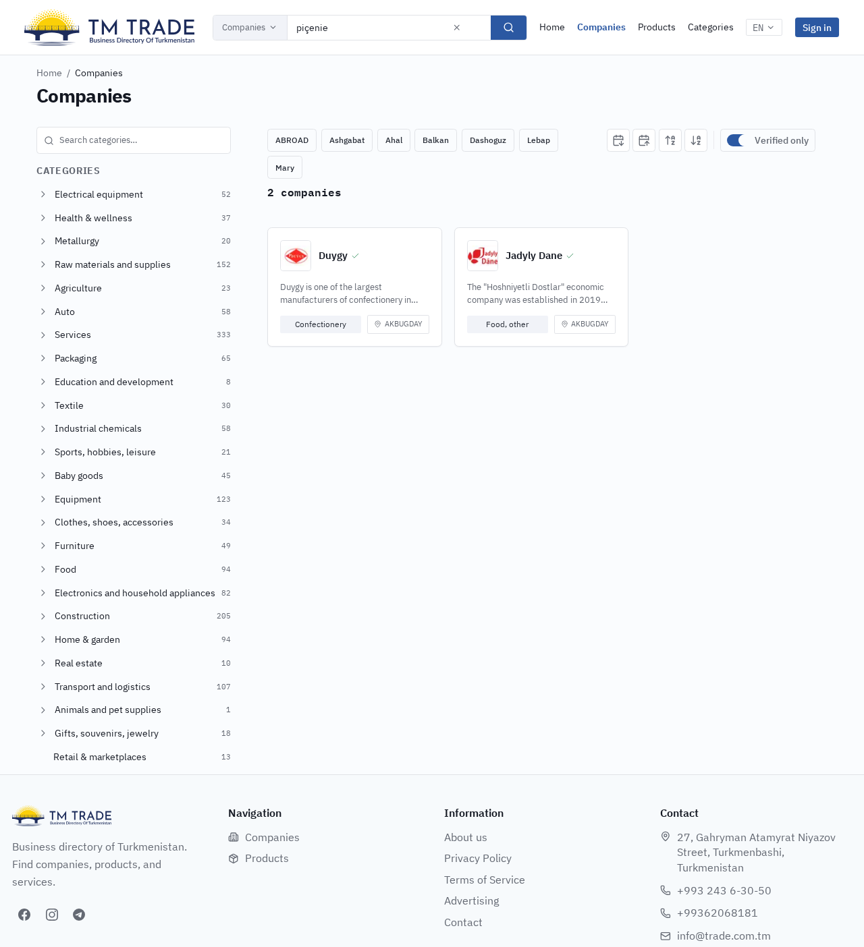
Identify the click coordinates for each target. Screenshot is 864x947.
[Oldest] (643, 140)
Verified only (782, 140)
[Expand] (43, 194)
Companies (243, 27)
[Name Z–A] (695, 140)
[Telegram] (79, 914)
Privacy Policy (478, 858)
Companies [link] (99, 73)
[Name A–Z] (670, 140)
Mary (284, 168)
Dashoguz (488, 140)
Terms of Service (484, 879)
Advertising (471, 900)
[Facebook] (24, 914)
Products (657, 27)
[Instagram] (52, 914)
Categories (711, 27)
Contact (463, 922)
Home (552, 27)
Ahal (393, 140)
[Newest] (618, 140)
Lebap (538, 140)
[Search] (508, 28)
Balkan (436, 140)
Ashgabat (346, 140)
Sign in (817, 27)
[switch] (738, 140)
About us (465, 837)
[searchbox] (133, 140)
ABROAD (291, 140)
